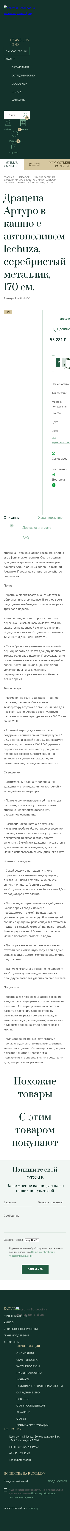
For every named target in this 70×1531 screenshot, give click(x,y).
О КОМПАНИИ (25, 1353)
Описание (12, 517)
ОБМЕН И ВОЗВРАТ (27, 1360)
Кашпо (34, 165)
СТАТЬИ (21, 1419)
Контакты (18, 100)
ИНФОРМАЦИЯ (28, 1346)
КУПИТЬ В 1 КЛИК (65, 362)
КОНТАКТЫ (23, 1379)
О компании (20, 67)
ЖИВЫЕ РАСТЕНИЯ (15, 1316)
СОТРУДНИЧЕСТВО (28, 1393)
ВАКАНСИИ (23, 1412)
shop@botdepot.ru (20, 1460)
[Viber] (34, 1453)
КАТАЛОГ (11, 1309)
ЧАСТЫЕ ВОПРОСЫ (28, 1366)
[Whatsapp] (39, 1453)
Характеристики (50, 517)
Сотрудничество (23, 76)
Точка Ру (33, 1508)
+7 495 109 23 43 (19, 42)
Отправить (35, 1269)
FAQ (25, 538)
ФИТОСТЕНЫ (12, 1342)
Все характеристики (59, 440)
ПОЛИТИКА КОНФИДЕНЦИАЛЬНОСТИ (39, 1386)
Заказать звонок (16, 51)
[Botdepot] (23, 21)
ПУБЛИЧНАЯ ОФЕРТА (29, 1373)
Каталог (9, 59)
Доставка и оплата (19, 88)
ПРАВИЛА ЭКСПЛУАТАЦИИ (32, 1425)
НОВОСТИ (22, 1399)
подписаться (57, 1481)
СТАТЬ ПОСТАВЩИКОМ (30, 1406)
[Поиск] (25, 115)
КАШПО (8, 1322)
